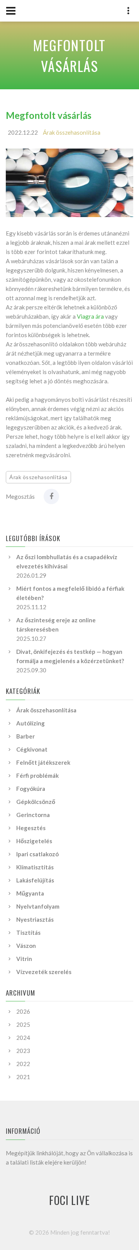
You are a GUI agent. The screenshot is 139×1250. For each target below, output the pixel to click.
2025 (23, 1024)
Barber (25, 736)
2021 (23, 1076)
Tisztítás (28, 932)
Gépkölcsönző (35, 801)
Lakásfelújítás (35, 880)
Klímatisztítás (35, 867)
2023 (23, 1050)
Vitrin (24, 958)
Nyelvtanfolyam (37, 906)
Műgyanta (30, 893)
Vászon (26, 945)
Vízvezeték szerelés (43, 971)
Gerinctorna (33, 814)
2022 (23, 1063)
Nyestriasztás (35, 919)
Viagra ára (90, 316)
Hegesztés (31, 827)
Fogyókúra (30, 788)
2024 (23, 1037)
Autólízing (30, 723)
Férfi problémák (37, 775)
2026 (23, 1011)
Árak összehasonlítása (71, 132)
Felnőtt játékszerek (43, 762)
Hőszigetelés (34, 840)
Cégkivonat (31, 749)
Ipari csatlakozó (37, 854)
